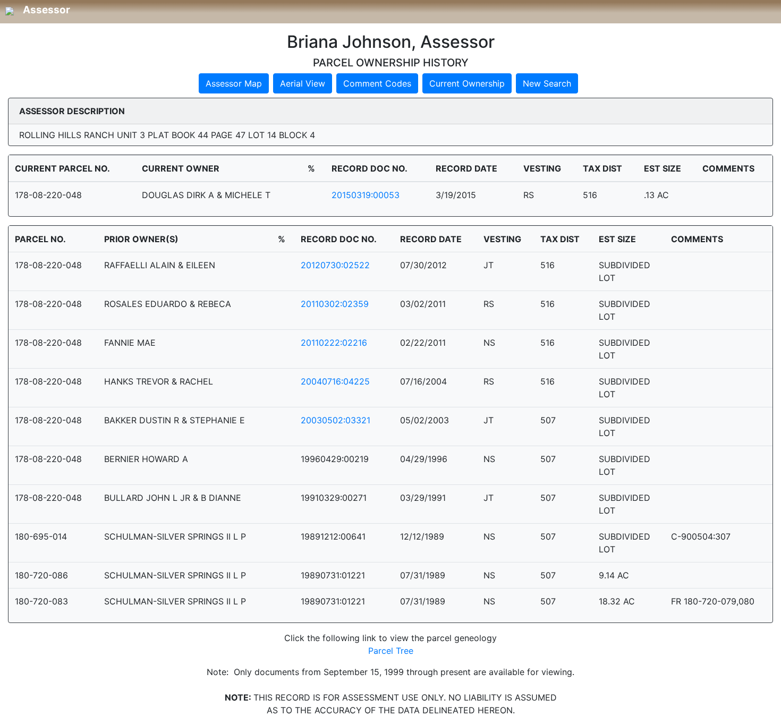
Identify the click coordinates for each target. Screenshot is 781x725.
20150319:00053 (366, 195)
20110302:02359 (335, 303)
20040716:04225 (335, 381)
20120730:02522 (335, 265)
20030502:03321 (335, 420)
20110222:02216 (334, 342)
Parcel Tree (390, 650)
